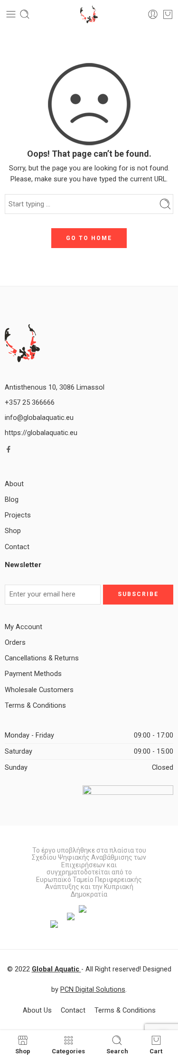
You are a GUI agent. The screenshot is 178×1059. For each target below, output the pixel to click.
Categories (68, 1051)
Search (117, 1051)
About (14, 484)
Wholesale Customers (39, 690)
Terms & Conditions (35, 706)
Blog (12, 500)
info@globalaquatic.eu (39, 418)
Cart (156, 1051)
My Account (23, 627)
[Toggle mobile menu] (11, 14)
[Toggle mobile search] (24, 14)
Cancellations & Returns (42, 658)
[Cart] (167, 14)
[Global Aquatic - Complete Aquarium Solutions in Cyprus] (89, 14)
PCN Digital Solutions (92, 990)
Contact (17, 547)
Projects (18, 515)
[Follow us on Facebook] (8, 449)
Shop (13, 531)
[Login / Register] (153, 14)
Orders (15, 643)
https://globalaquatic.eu (41, 433)
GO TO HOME (89, 238)
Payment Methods (33, 674)
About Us (37, 1010)
